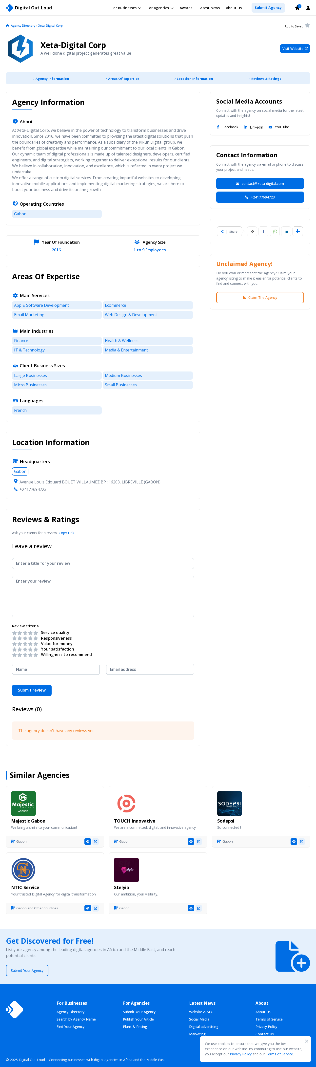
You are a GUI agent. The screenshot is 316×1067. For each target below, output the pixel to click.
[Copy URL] (252, 231)
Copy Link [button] (66, 532)
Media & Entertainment (126, 350)
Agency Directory (23, 25)
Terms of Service (279, 1054)
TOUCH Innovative (134, 821)
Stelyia (121, 887)
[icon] (7, 25)
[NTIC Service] (23, 870)
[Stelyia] (126, 870)
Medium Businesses (123, 375)
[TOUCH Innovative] (126, 803)
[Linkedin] (286, 231)
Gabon (20, 214)
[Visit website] (95, 841)
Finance (21, 340)
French (20, 410)
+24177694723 (33, 489)
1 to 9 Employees (150, 250)
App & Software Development (41, 305)
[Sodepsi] (229, 803)
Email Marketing (29, 314)
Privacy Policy (241, 1054)
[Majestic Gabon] (23, 803)
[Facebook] (263, 231)
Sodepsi (225, 821)
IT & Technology (29, 350)
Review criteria (25, 626)
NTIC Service (25, 887)
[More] (298, 231)
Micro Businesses (30, 385)
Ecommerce (115, 305)
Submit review (32, 690)
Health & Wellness (121, 340)
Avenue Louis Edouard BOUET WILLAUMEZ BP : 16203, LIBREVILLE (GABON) (90, 482)
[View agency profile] (87, 841)
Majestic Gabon (28, 821)
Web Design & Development (131, 314)
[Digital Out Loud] (14, 1009)
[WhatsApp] (275, 231)
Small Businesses (121, 385)
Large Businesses (30, 375)
